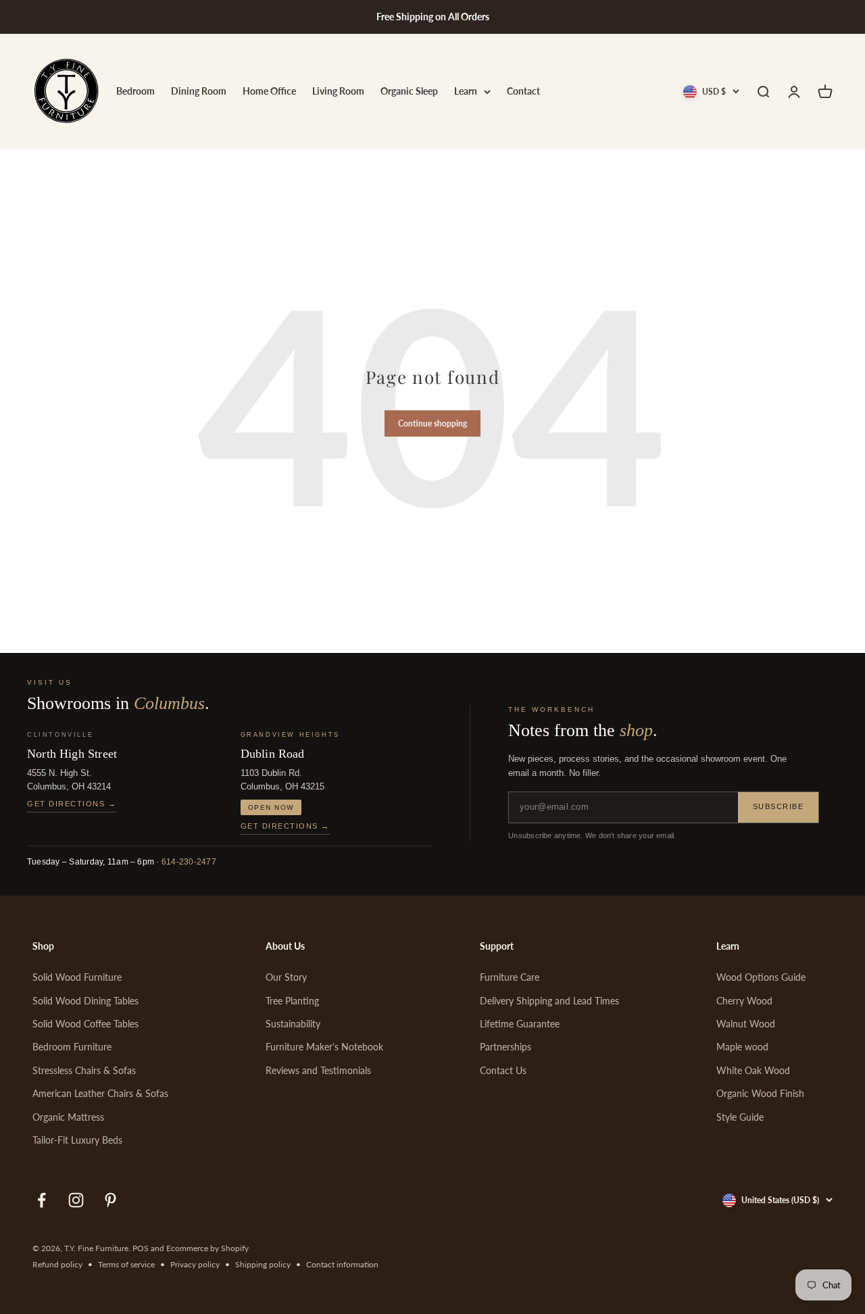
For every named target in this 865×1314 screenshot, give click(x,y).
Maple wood (742, 1046)
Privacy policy (195, 1264)
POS (140, 1248)
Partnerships (505, 1046)
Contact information (342, 1264)
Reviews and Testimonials (318, 1070)
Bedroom (135, 91)
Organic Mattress (68, 1117)
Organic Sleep (409, 91)
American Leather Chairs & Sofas (100, 1093)
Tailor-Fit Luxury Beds (77, 1140)
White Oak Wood (753, 1070)
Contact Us (503, 1070)
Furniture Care (509, 977)
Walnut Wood (745, 1023)
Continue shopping (432, 423)
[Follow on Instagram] (76, 1200)
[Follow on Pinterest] (110, 1200)
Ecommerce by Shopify (207, 1248)
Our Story (286, 977)
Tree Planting (292, 1000)
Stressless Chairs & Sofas (84, 1070)
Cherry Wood (744, 1000)
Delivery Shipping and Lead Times (549, 1000)
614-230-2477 (189, 862)
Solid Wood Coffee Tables (85, 1023)
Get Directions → (71, 804)
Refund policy (57, 1264)
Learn (465, 91)
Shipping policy (263, 1264)
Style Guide (740, 1117)
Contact (523, 91)
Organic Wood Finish (760, 1093)
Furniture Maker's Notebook (324, 1046)
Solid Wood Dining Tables (85, 1000)
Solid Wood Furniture (77, 977)
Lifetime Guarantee (520, 1023)
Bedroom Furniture (72, 1046)
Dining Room (198, 91)
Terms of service (126, 1264)
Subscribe (778, 806)
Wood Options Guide (761, 977)
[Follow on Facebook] (41, 1200)
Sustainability (293, 1023)
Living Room (338, 91)
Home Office (269, 91)
